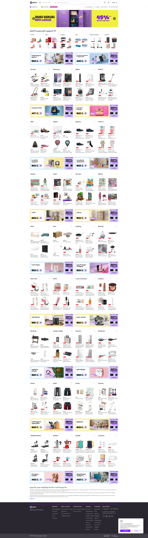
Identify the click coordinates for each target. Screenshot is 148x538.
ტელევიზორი (97, 509)
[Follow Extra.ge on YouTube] (109, 516)
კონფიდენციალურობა (66, 515)
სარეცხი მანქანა (97, 520)
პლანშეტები (96, 515)
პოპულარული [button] (97, 506)
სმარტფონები (76, 495)
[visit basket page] (108, 2)
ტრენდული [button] (88, 506)
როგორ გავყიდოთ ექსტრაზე (79, 509)
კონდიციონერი (89, 527)
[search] (55, 2)
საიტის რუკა (54, 518)
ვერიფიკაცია (64, 511)
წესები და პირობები (65, 513)
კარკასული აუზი (89, 513)
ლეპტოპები (81, 495)
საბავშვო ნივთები (95, 495)
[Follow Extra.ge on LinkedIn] (112, 516)
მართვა (136, 530)
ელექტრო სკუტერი (90, 515)
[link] (74, 18)
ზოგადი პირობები (77, 511)
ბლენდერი (96, 527)
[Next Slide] (114, 18)
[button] (44, 7)
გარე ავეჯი (88, 509)
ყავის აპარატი (97, 524)
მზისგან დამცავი (89, 511)
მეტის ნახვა (32, 498)
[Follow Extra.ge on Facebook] (103, 516)
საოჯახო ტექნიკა (69, 495)
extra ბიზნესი (55, 513)
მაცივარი (96, 518)
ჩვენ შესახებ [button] (55, 506)
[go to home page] (33, 2)
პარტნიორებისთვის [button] (77, 506)
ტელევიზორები (87, 495)
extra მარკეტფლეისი (56, 509)
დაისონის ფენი (89, 518)
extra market (54, 511)
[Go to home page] (34, 507)
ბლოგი (53, 515)
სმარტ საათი (88, 524)
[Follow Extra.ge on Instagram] (106, 516)
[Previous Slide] (33, 18)
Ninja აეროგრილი (89, 520)
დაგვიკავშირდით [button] (106, 506)
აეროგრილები (97, 522)
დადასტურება (125, 530)
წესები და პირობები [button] (65, 506)
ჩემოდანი (88, 529)
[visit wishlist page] (104, 2)
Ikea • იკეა (88, 522)
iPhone (95, 511)
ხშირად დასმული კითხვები (67, 509)
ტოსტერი (96, 529)
